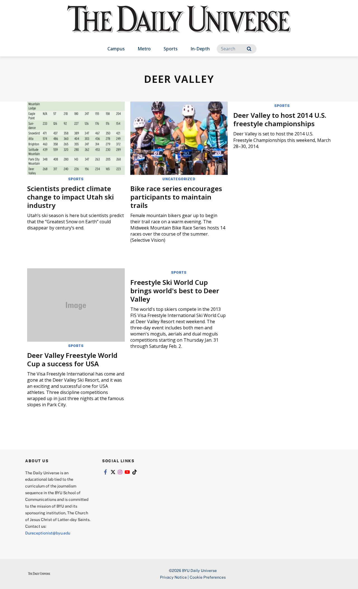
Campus (116, 49)
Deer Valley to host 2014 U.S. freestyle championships (279, 119)
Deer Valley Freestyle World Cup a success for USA (72, 359)
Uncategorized (179, 179)
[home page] (179, 25)
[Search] (249, 49)
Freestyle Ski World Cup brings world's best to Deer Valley (174, 291)
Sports (171, 49)
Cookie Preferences (208, 577)
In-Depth (200, 49)
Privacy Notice (173, 577)
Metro (144, 49)
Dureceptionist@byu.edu (47, 533)
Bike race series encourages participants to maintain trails (176, 197)
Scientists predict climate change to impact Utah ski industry (70, 197)
